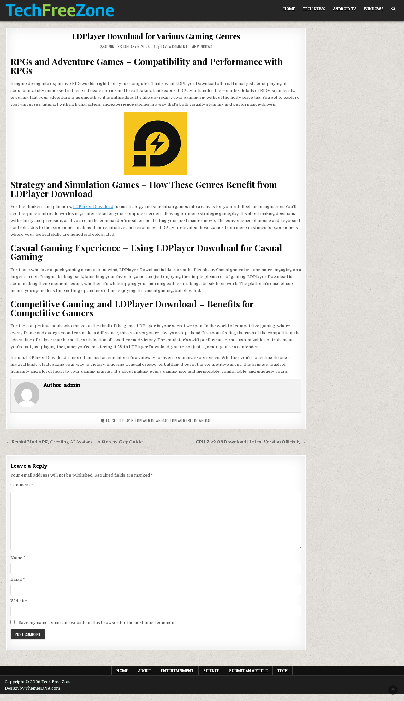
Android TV (344, 8)
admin (109, 47)
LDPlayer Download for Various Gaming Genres (156, 36)
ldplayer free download (190, 420)
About (144, 670)
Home (289, 8)
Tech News (314, 8)
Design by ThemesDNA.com (32, 688)
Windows (374, 8)
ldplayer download (152, 420)
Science (211, 670)
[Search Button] (393, 9)
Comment (21, 485)
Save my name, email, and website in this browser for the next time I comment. (98, 622)
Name (18, 557)
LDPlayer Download (93, 206)
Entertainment (177, 670)
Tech (282, 670)
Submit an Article (248, 670)
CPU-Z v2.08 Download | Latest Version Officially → (251, 442)
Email (17, 579)
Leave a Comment (173, 47)
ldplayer (126, 420)
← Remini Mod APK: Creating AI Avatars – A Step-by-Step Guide (74, 442)
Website (18, 600)
